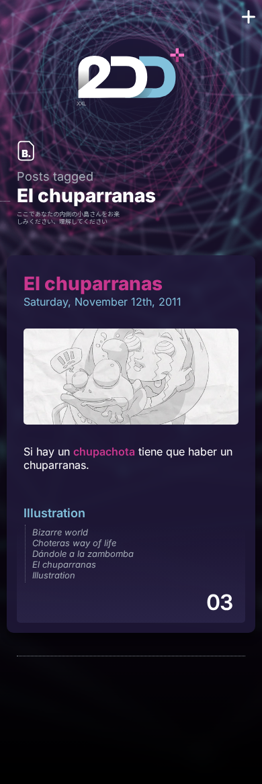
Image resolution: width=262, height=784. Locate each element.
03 (219, 602)
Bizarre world (60, 532)
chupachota (104, 451)
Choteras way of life (74, 542)
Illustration (54, 513)
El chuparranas (64, 564)
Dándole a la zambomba (83, 553)
